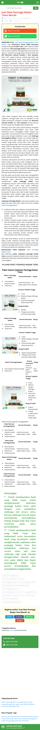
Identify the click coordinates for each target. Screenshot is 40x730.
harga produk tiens (30, 716)
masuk (11, 630)
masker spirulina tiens (16, 719)
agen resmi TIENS (21, 704)
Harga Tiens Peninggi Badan (10, 575)
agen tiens (11, 704)
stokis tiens (25, 721)
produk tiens (6, 595)
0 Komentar (15, 21)
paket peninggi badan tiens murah (12, 592)
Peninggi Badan (25, 18)
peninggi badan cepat (31, 592)
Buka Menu (37, 2)
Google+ (20, 620)
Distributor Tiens (16, 18)
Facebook (19, 617)
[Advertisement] (20, 672)
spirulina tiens (30, 595)
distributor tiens (14, 706)
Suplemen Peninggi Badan (10, 598)
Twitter (9, 617)
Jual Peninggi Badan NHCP (10, 582)
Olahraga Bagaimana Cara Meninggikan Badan (16, 585)
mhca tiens (26, 719)
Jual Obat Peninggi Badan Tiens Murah (13, 579)
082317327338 (14, 31)
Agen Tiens (7, 18)
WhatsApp (29, 617)
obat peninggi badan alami (27, 582)
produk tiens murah (18, 595)
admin (6, 21)
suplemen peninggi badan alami (12, 602)
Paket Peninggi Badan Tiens (10, 589)
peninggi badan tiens (15, 721)
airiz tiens (11, 716)
